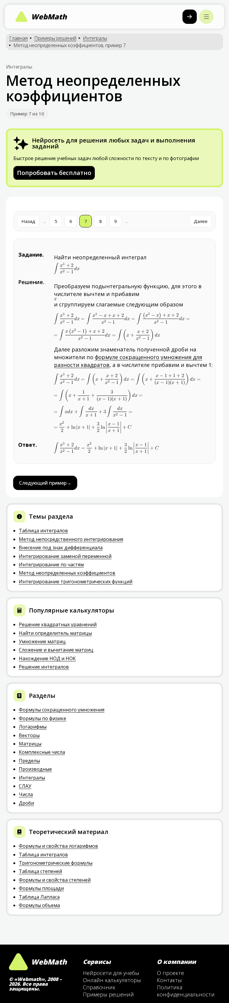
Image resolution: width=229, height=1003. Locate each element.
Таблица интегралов (43, 530)
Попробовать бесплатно (54, 173)
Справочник (99, 987)
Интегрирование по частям (51, 564)
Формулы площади (41, 888)
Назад (28, 221)
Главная (18, 38)
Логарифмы (33, 726)
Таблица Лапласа (39, 897)
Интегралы (95, 38)
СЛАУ (25, 786)
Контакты (169, 980)
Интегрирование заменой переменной (65, 556)
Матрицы (30, 743)
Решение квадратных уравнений (58, 624)
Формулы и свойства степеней (55, 880)
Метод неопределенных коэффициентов (67, 573)
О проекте (170, 972)
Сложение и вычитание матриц (56, 650)
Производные (35, 769)
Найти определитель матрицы (55, 633)
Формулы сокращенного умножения (61, 709)
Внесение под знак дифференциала (61, 547)
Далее (201, 221)
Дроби (26, 803)
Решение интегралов (44, 667)
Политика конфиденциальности (186, 991)
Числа (26, 794)
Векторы (29, 735)
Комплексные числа (42, 752)
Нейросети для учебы (111, 972)
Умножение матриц (42, 641)
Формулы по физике (42, 718)
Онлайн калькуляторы (112, 980)
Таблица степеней (40, 871)
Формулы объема (39, 905)
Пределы (29, 760)
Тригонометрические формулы (55, 863)
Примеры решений (55, 38)
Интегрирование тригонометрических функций (75, 581)
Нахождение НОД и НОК (47, 658)
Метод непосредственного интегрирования (71, 539)
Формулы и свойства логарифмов (58, 846)
